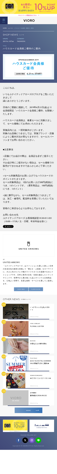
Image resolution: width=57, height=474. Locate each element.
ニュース (10, 28)
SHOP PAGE (21, 289)
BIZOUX (32, 341)
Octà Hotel (33, 358)
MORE (28, 410)
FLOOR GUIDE (35, 289)
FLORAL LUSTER (37, 326)
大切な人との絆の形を (38, 343)
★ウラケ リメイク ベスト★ (40, 378)
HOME (5, 28)
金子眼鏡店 (33, 392)
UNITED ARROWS (11, 262)
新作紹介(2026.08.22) (38, 395)
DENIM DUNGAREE (36, 375)
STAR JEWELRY (35, 323)
